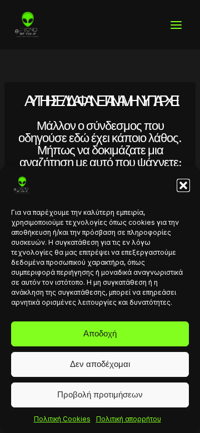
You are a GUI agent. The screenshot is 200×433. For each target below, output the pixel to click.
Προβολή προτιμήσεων (100, 394)
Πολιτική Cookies (62, 419)
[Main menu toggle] (176, 25)
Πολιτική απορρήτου (128, 419)
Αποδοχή (100, 333)
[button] (183, 185)
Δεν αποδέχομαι (100, 364)
